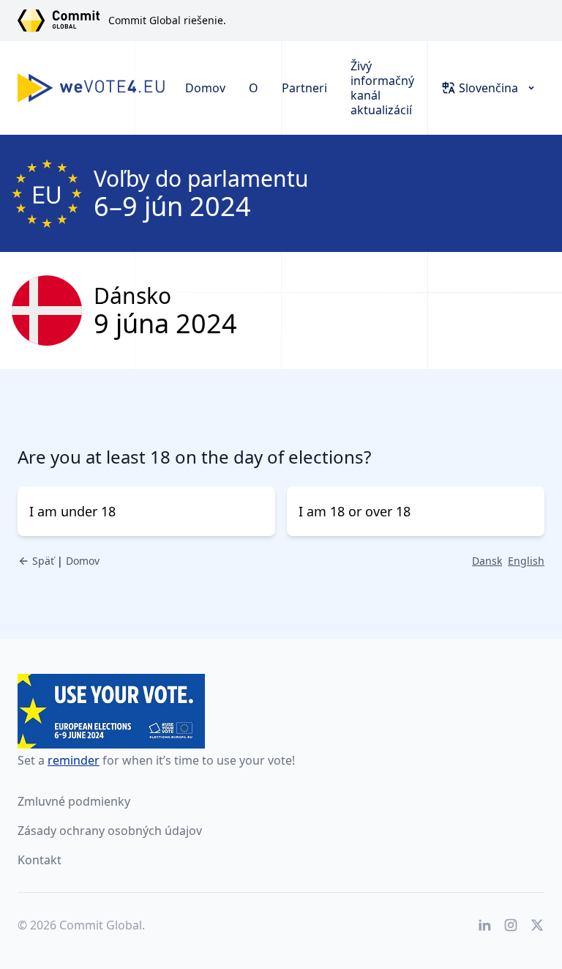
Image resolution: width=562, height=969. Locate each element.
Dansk (487, 561)
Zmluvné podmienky (74, 801)
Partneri (304, 88)
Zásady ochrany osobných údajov (110, 831)
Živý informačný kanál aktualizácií (382, 88)
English (526, 561)
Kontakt (39, 860)
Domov (205, 88)
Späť (43, 561)
